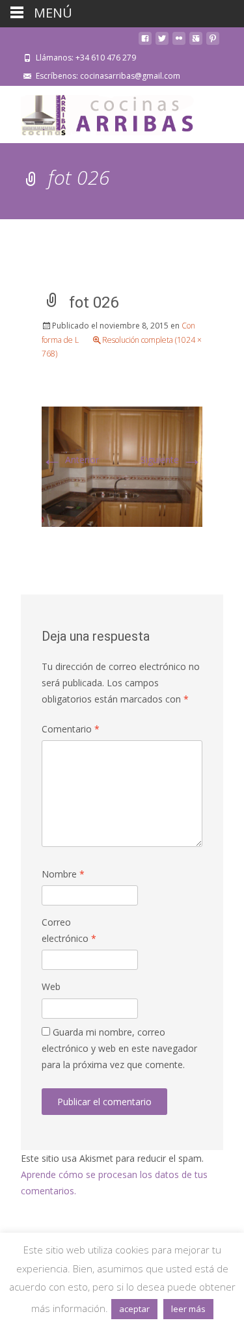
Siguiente (171, 459)
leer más (188, 1309)
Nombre (63, 874)
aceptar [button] (134, 1309)
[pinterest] (212, 43)
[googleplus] (195, 43)
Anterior (70, 459)
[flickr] (178, 43)
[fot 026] (122, 465)
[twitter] (162, 43)
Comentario (71, 729)
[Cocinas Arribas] (101, 112)
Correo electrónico (69, 930)
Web (51, 986)
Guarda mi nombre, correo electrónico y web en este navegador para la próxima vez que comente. (119, 1048)
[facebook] (145, 43)
